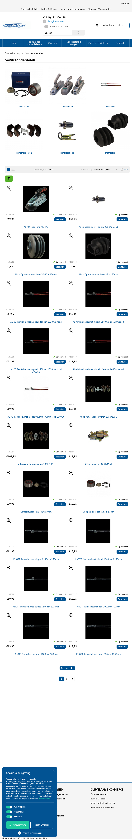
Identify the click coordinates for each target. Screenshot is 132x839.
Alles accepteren (17, 825)
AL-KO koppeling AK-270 (36, 227)
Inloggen (125, 3)
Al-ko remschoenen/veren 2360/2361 (36, 464)
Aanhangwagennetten (57, 794)
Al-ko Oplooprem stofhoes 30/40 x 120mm (36, 274)
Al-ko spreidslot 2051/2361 (98, 464)
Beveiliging (51, 807)
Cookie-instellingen (32, 833)
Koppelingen (67, 106)
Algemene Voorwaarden (99, 9)
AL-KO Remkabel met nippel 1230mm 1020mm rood (36, 322)
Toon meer (65, 668)
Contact (120, 43)
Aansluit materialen (56, 798)
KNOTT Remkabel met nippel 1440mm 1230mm (36, 606)
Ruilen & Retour (49, 9)
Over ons (53, 43)
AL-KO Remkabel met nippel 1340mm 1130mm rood (98, 322)
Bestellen (60, 219)
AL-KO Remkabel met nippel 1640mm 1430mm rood (98, 369)
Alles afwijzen (42, 825)
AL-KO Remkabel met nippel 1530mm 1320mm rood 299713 (36, 370)
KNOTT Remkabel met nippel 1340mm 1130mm (98, 559)
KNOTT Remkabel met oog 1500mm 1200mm (98, 654)
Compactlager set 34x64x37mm (36, 511)
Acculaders (51, 803)
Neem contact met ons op (72, 9)
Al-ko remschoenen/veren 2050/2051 (98, 416)
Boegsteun (51, 811)
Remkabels (110, 106)
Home (13, 43)
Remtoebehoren (67, 152)
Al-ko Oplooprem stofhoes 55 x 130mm (98, 274)
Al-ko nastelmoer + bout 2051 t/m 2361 (98, 227)
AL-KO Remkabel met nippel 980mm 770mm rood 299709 (36, 416)
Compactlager (24, 106)
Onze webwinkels (29, 9)
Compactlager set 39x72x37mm (98, 511)
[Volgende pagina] (72, 679)
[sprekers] (8, 169)
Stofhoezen (110, 152)
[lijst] (13, 169)
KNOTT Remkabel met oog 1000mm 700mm (98, 606)
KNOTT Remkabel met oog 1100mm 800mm (35, 654)
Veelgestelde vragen (74, 43)
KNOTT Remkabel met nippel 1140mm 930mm (36, 559)
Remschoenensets (24, 152)
